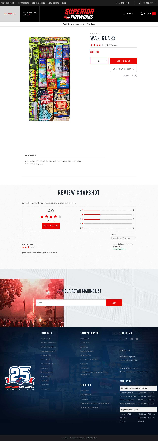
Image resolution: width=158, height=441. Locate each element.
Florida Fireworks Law (89, 407)
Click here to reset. (68, 203)
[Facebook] (121, 339)
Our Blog (84, 399)
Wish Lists (84, 364)
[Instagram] (132, 339)
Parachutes (45, 360)
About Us (84, 347)
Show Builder (53, 3)
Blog (64, 3)
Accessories (45, 389)
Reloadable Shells (48, 364)
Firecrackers (46, 376)
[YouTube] (137, 339)
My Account (85, 339)
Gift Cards (84, 368)
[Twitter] (126, 339)
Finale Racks (46, 355)
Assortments (46, 339)
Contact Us (84, 343)
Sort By (112, 235)
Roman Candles (47, 372)
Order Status (85, 355)
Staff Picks (84, 391)
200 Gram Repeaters (48, 351)
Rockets (44, 368)
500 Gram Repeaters (48, 343)
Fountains (45, 381)
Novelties (45, 385)
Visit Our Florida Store (89, 360)
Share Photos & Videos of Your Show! (95, 403)
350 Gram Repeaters (48, 347)
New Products (23, 3)
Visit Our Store (7, 3)
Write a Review (51, 226)
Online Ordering (38, 3)
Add (123, 61)
